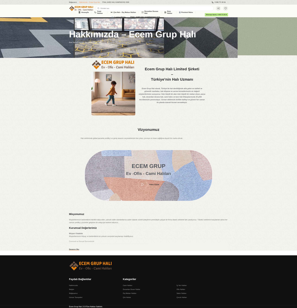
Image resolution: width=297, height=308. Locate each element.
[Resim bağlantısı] (90, 266)
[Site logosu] (81, 8)
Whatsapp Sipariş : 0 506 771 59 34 (216, 14)
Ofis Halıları (181, 289)
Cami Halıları (127, 285)
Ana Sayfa (73, 42)
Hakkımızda (73, 285)
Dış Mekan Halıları (129, 293)
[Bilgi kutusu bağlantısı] (219, 2)
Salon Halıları (181, 293)
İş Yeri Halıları (182, 285)
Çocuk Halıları (182, 297)
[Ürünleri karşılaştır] (218, 8)
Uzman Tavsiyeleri (75, 297)
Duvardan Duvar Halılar (131, 289)
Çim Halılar (127, 297)
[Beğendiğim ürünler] (225, 8)
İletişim (71, 289)
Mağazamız (73, 293)
